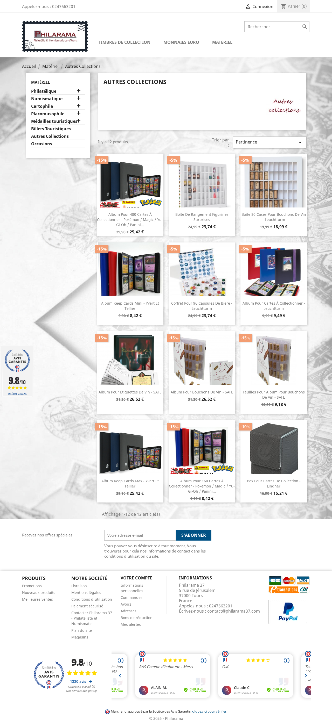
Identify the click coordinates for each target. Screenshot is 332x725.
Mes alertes (131, 624)
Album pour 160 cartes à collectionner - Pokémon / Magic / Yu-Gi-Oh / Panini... (202, 486)
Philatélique (43, 91)
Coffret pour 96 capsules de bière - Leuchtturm (201, 306)
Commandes (131, 597)
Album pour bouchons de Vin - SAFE (202, 392)
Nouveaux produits (38, 592)
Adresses (128, 610)
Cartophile (42, 106)
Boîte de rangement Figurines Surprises (202, 217)
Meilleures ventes (37, 599)
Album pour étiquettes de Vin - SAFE (130, 392)
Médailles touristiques (54, 121)
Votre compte (136, 578)
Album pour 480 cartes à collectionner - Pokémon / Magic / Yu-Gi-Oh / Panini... (130, 219)
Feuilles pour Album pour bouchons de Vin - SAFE (274, 395)
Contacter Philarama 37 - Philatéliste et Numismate (91, 618)
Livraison (79, 585)
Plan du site (81, 630)
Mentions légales (86, 592)
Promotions (32, 585)
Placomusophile (47, 114)
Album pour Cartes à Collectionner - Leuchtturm (274, 306)
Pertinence (269, 142)
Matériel (40, 82)
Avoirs (126, 604)
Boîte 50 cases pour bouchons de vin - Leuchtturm (273, 217)
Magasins (79, 637)
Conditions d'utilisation (91, 599)
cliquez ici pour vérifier (209, 711)
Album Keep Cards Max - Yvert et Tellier (130, 483)
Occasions (41, 144)
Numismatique (47, 99)
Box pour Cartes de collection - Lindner (274, 483)
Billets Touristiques (51, 129)
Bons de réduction (137, 617)
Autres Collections (50, 136)
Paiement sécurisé (87, 606)
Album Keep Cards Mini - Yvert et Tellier (130, 306)
